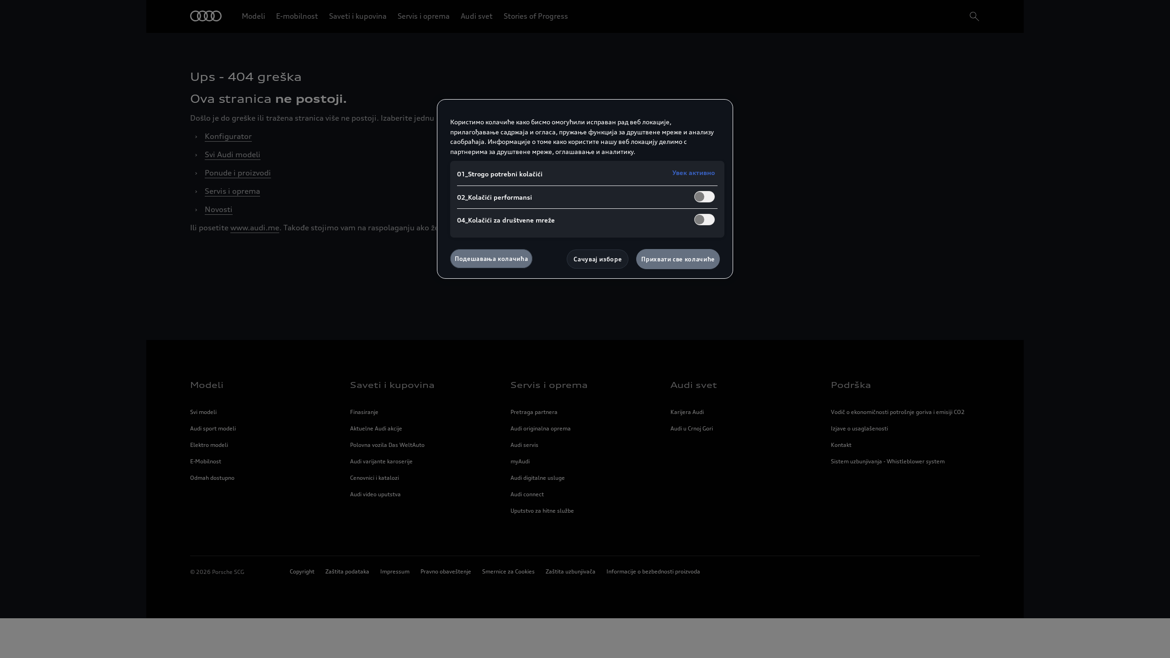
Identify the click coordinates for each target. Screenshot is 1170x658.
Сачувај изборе (598, 259)
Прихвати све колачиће (678, 259)
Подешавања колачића (491, 258)
